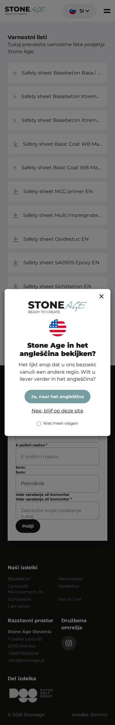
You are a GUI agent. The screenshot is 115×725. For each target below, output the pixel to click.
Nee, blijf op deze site (57, 411)
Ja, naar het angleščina (57, 396)
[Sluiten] (101, 296)
